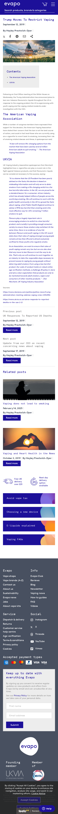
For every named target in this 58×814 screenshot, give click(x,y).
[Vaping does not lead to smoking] (29, 389)
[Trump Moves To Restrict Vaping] (29, 51)
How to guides (38, 597)
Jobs (5, 601)
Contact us (9, 584)
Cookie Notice (38, 793)
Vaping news (37, 593)
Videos (34, 606)
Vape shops (9, 576)
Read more (12, 330)
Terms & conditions (13, 640)
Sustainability (10, 593)
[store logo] (12, 5)
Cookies (7, 648)
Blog (32, 584)
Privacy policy (10, 644)
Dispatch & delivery (13, 619)
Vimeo (38, 648)
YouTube (40, 641)
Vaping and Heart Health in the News (29, 453)
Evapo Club (36, 576)
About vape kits (12, 606)
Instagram (41, 619)
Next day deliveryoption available (43, 481)
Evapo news (9, 597)
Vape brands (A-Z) (13, 580)
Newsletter (36, 588)
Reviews (34, 580)
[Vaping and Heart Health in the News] (29, 439)
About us (8, 588)
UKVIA (11, 82)
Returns (7, 623)
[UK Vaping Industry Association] (17, 774)
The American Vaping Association (22, 77)
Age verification (12, 636)
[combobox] (29, 10)
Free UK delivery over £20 (18, 481)
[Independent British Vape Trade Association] (43, 775)
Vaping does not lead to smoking (26, 403)
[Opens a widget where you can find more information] (47, 809)
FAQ (32, 601)
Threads (39, 634)
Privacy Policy (20, 695)
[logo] (29, 754)
